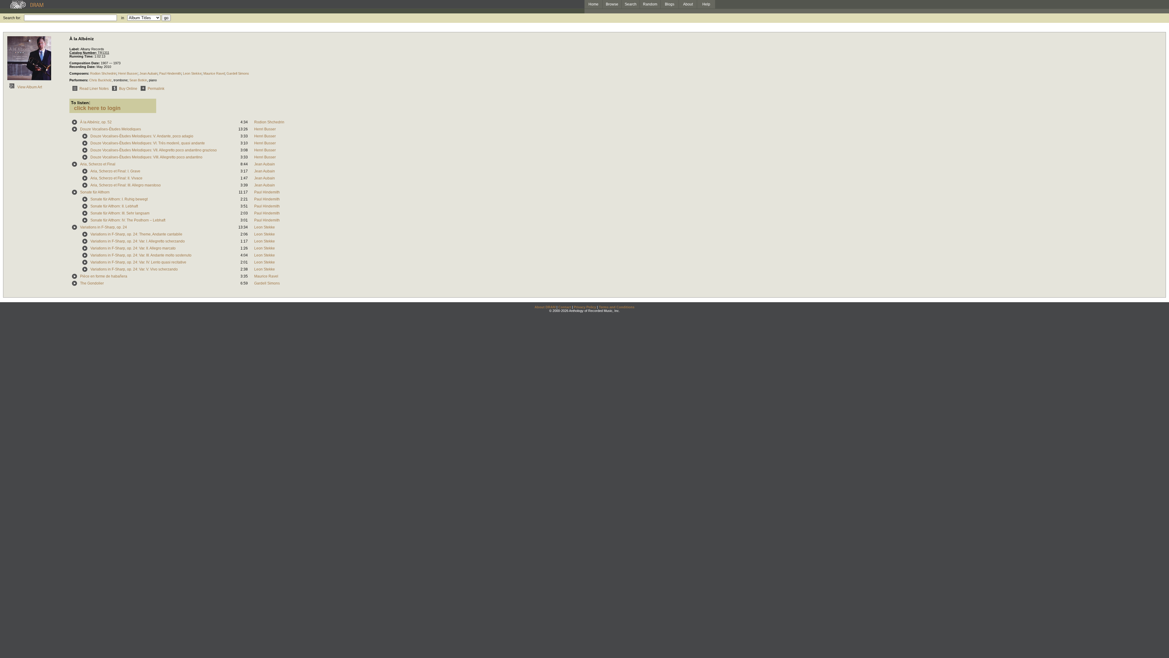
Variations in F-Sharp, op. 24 (103, 227)
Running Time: (81, 56)
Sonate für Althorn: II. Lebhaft (114, 206)
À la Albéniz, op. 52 (96, 122)
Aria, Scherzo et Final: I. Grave (115, 171)
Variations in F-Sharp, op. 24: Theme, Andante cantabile (136, 234)
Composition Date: (85, 63)
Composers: (79, 73)
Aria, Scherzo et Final (97, 164)
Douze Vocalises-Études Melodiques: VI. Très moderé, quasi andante (147, 143)
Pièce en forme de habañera (103, 276)
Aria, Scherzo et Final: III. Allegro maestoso (125, 185)
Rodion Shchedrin (103, 73)
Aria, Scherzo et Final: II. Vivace (116, 178)
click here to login (97, 108)
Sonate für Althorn (95, 192)
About (688, 4)
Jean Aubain (148, 73)
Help (706, 4)
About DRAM (545, 307)
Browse (612, 4)
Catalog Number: (83, 53)
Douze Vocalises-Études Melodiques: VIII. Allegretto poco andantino (146, 157)
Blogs (669, 4)
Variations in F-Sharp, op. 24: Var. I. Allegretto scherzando (137, 241)
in (122, 18)
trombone (121, 80)
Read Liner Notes (94, 89)
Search (631, 4)
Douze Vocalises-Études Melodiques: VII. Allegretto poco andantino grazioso (153, 150)
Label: (74, 49)
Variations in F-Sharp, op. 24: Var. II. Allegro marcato (133, 248)
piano (153, 80)
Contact (564, 307)
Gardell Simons (237, 73)
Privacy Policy (585, 307)
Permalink (156, 89)
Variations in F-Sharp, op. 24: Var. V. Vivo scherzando (134, 269)
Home (593, 4)
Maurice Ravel (214, 73)
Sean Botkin (138, 80)
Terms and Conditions (616, 307)
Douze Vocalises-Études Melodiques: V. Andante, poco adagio (141, 136)
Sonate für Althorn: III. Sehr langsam (119, 213)
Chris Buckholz (100, 80)
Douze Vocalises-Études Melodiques (110, 129)
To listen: (80, 102)
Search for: (12, 18)
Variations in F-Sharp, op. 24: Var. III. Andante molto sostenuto (140, 255)
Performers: (79, 80)
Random (650, 4)
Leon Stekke (192, 73)
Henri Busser (128, 73)
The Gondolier (92, 283)
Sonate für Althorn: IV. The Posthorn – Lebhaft (127, 220)
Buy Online (128, 89)
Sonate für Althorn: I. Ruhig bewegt (119, 199)
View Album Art (29, 87)
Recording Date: (83, 67)
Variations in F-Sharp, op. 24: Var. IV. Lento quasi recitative (138, 262)
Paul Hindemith (170, 73)
